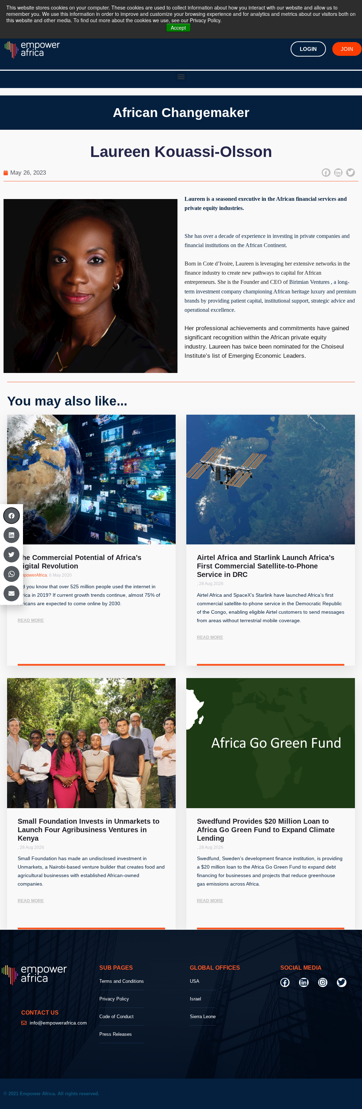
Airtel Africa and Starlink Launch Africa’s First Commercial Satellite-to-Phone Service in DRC (265, 566)
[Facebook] (285, 982)
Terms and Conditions (121, 981)
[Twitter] (341, 982)
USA (194, 981)
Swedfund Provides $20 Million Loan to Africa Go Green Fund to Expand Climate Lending (266, 829)
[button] (181, 76)
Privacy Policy (114, 999)
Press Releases (115, 1034)
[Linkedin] (303, 982)
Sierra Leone (203, 1016)
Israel (195, 999)
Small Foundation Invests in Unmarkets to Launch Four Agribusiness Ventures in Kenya (88, 829)
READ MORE (31, 620)
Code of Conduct (116, 1016)
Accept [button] (178, 27)
